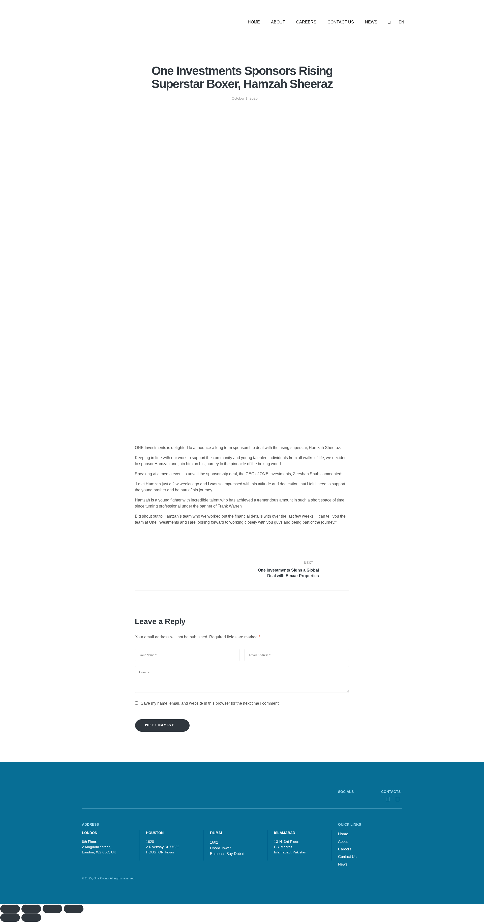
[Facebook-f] (350, 799)
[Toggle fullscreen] (52, 908)
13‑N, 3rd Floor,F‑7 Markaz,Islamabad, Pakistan (290, 847)
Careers (344, 849)
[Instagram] (341, 799)
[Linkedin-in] (358, 799)
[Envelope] (388, 799)
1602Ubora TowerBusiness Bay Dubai (227, 848)
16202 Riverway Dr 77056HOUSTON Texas (162, 847)
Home (343, 834)
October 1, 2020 (245, 98)
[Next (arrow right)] (31, 917)
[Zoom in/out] (74, 908)
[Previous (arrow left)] (10, 917)
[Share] (31, 908)
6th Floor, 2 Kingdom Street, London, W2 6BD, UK (99, 847)
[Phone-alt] (398, 799)
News (343, 864)
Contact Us (347, 856)
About (343, 841)
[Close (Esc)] (10, 908)
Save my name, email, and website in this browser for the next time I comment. (210, 703)
